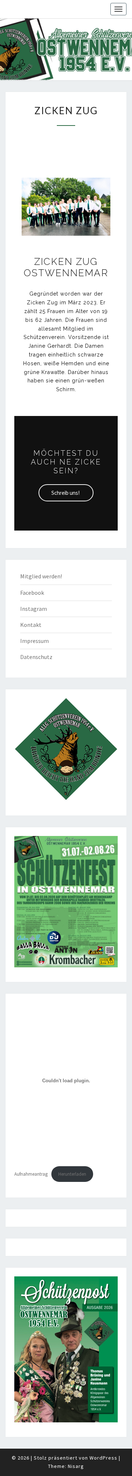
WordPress (103, 1457)
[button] (66, 493)
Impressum (34, 640)
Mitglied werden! (41, 576)
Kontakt (30, 624)
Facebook (32, 592)
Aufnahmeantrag (31, 1174)
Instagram (33, 608)
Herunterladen (72, 1174)
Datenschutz (36, 656)
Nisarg (76, 1466)
